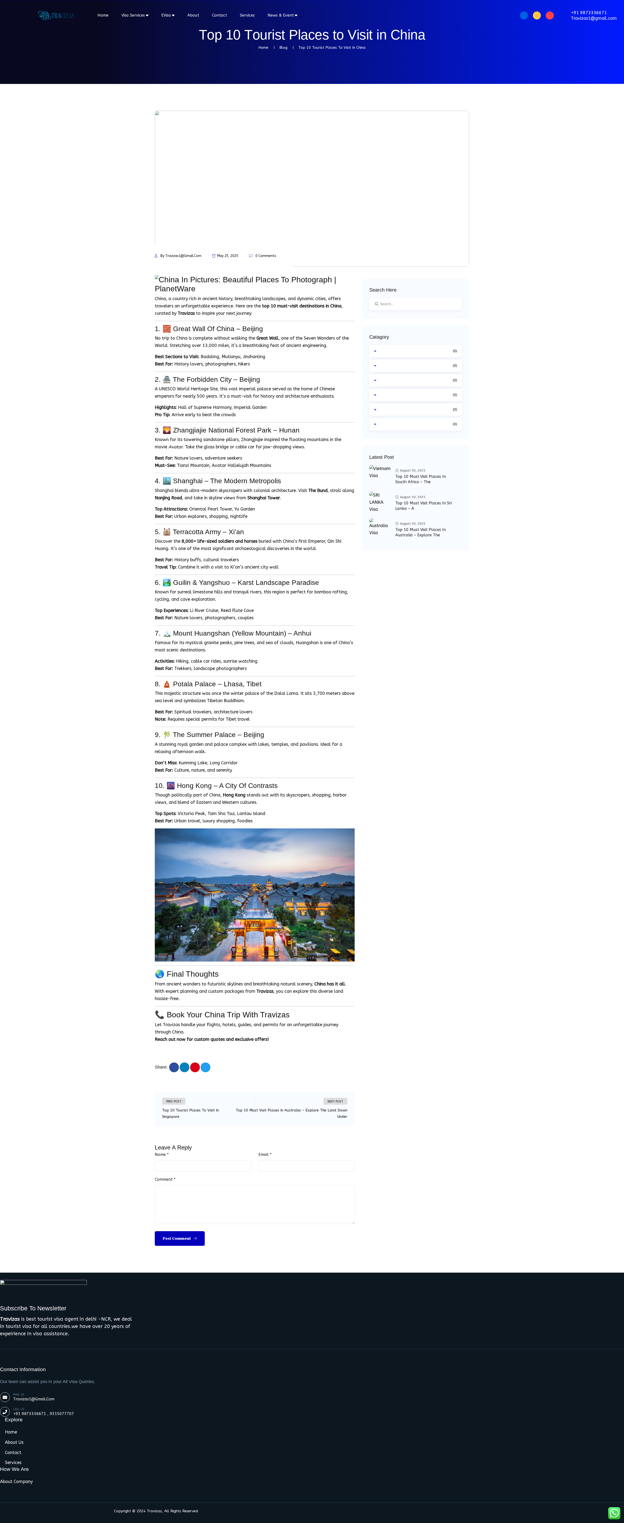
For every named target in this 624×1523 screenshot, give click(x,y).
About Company (16, 1481)
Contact (219, 15)
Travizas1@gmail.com (594, 18)
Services (247, 15)
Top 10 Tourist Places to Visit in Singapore (190, 1113)
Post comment (177, 1238)
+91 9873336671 (589, 12)
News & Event (281, 15)
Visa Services (133, 15)
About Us (14, 1442)
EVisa (166, 15)
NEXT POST (335, 1101)
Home (103, 15)
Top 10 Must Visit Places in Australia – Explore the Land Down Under (291, 1113)
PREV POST (173, 1101)
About (193, 15)
